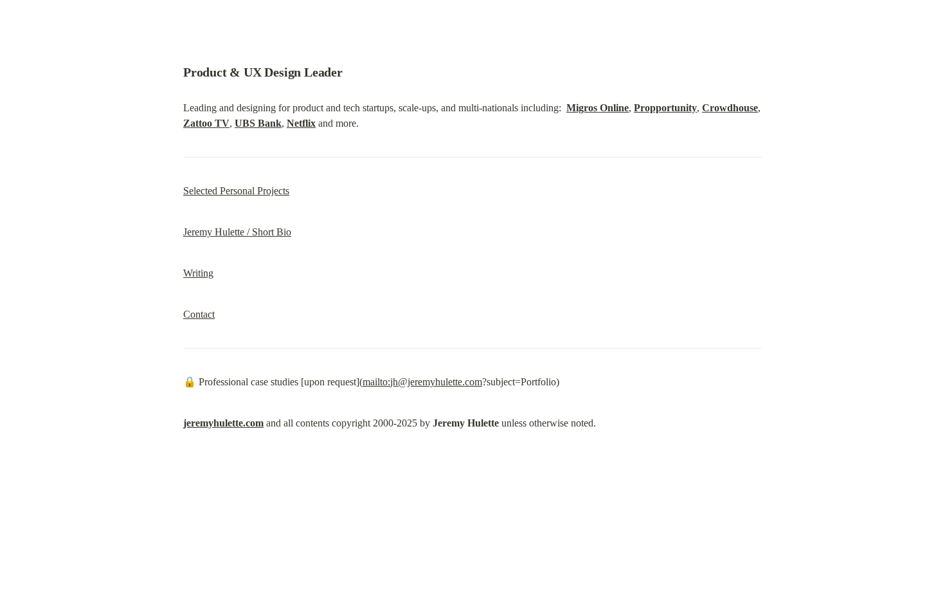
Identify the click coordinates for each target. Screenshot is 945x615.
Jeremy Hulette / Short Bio (237, 231)
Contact (199, 314)
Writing (198, 273)
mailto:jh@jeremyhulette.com (422, 381)
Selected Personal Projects (236, 190)
